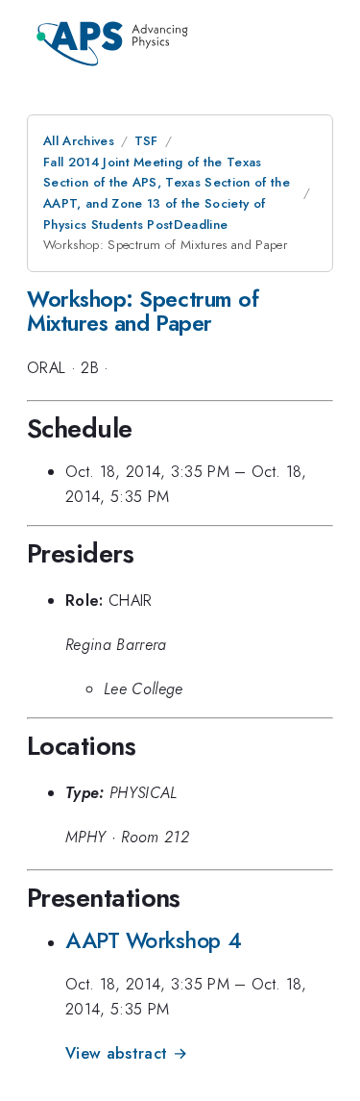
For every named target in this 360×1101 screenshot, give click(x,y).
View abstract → (126, 1053)
